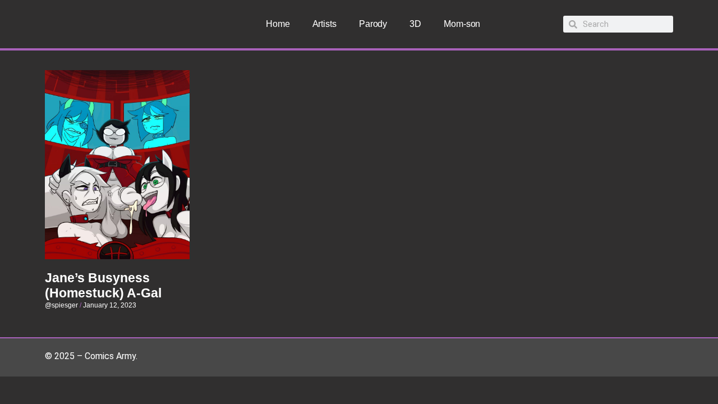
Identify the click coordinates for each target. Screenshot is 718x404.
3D (415, 24)
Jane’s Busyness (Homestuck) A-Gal (103, 285)
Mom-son (462, 24)
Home (278, 24)
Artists (324, 24)
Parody (373, 24)
